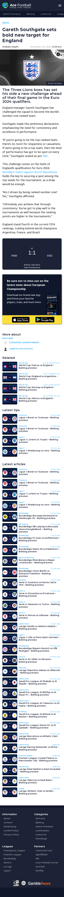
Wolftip (40, 873)
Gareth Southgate (21, 351)
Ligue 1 (7, 873)
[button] (60, 5)
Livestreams (42, 833)
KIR (37, 861)
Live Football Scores (47, 865)
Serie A (7, 865)
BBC (45, 156)
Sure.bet (40, 869)
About (7, 821)
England (7, 341)
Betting (30, 14)
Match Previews (12, 14)
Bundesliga (10, 861)
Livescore (46, 14)
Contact (8, 825)
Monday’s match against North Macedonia (29, 172)
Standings (41, 841)
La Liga (8, 869)
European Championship (24, 345)
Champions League (14, 853)
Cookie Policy (11, 833)
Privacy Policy (11, 837)
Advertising (10, 829)
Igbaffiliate (41, 857)
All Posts (40, 821)
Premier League (12, 857)
